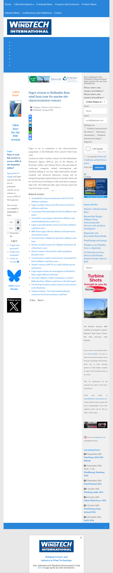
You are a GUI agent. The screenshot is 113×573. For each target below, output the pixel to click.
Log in (14, 240)
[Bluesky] (53, 119)
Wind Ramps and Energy (95, 240)
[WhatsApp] (53, 132)
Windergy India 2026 (93, 492)
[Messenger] (53, 138)
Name (86, 106)
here (40, 567)
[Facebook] (53, 116)
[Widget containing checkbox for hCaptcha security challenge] (95, 148)
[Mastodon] (53, 135)
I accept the (95, 159)
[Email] (53, 122)
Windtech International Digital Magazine (94, 138)
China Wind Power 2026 (95, 500)
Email (86, 115)
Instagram (97, 437)
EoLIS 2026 (89, 520)
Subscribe (88, 167)
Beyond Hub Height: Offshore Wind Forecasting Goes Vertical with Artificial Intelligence (94, 222)
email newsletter (92, 354)
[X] (53, 129)
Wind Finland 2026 (93, 484)
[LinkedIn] (53, 125)
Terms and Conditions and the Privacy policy (95, 159)
